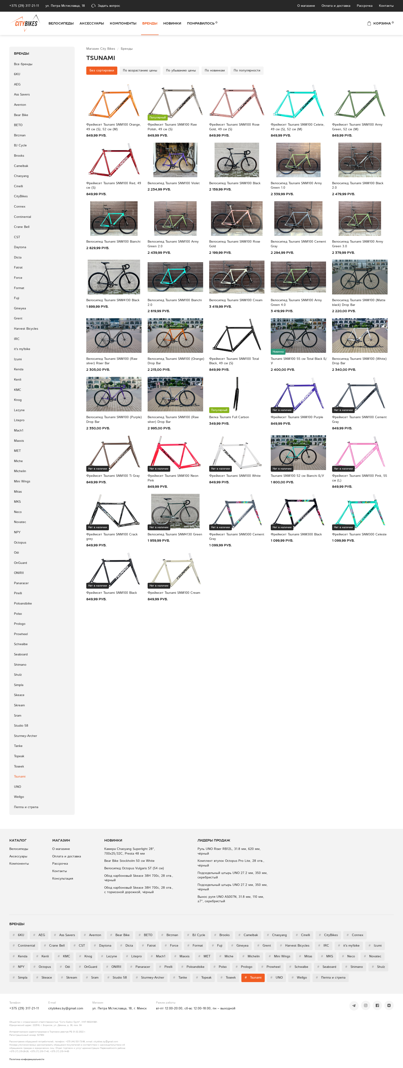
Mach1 (18, 430)
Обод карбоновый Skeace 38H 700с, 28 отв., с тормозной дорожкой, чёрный (138, 890)
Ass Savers (22, 94)
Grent (18, 318)
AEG (17, 84)
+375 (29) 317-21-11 (24, 5)
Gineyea (20, 308)
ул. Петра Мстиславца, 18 (65, 5)
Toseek (19, 766)
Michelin (20, 471)
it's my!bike (22, 349)
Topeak (19, 756)
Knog (18, 400)
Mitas (18, 491)
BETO (18, 125)
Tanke (18, 746)
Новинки (172, 23)
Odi (16, 552)
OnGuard (20, 563)
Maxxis (19, 440)
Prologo (19, 624)
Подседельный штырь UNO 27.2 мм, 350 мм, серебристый (233, 875)
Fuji (16, 298)
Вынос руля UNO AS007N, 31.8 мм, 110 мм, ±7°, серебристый (231, 899)
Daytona (20, 247)
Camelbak (21, 166)
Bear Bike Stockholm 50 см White (129, 861)
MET (17, 451)
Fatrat (18, 267)
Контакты (386, 5)
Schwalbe (21, 644)
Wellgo (19, 797)
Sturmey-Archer (25, 736)
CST (17, 237)
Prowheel (21, 634)
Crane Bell (21, 227)
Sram (17, 715)
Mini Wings (22, 481)
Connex (19, 206)
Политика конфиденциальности (26, 1059)
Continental (22, 217)
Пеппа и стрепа (26, 807)
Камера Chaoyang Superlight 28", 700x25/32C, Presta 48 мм (129, 851)
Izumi (18, 359)
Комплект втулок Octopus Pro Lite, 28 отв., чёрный (231, 863)
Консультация (62, 878)
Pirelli (18, 593)
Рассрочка (364, 5)
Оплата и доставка (336, 5)
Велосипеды (61, 23)
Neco (18, 512)
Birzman (20, 135)
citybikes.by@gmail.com (65, 1008)
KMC (17, 390)
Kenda (18, 369)
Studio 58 (21, 725)
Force (18, 277)
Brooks (19, 155)
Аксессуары (92, 23)
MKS (17, 501)
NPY (17, 532)
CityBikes (21, 196)
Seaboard (21, 654)
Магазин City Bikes (101, 48)
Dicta (17, 257)
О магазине (306, 5)
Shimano (20, 664)
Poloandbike (23, 603)
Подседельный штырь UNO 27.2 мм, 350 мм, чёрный (233, 887)
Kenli (17, 379)
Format (19, 288)
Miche (18, 461)
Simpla (18, 685)
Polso (18, 613)
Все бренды (23, 64)
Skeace (19, 695)
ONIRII (19, 573)
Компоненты (123, 23)
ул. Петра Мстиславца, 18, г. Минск (119, 1008)
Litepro (19, 420)
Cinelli (18, 186)
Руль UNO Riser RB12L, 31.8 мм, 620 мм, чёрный (229, 851)
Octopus (20, 542)
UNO (17, 787)
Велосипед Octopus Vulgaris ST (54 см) (134, 868)
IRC (17, 339)
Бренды (149, 23)
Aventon (20, 104)
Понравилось (202, 23)
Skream (19, 705)
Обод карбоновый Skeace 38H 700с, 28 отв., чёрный (138, 878)
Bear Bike (21, 115)
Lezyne (19, 410)
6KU (17, 74)
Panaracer (21, 583)
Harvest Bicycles (26, 328)
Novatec (20, 522)
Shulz (18, 674)
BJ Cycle (20, 145)
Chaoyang (21, 176)
